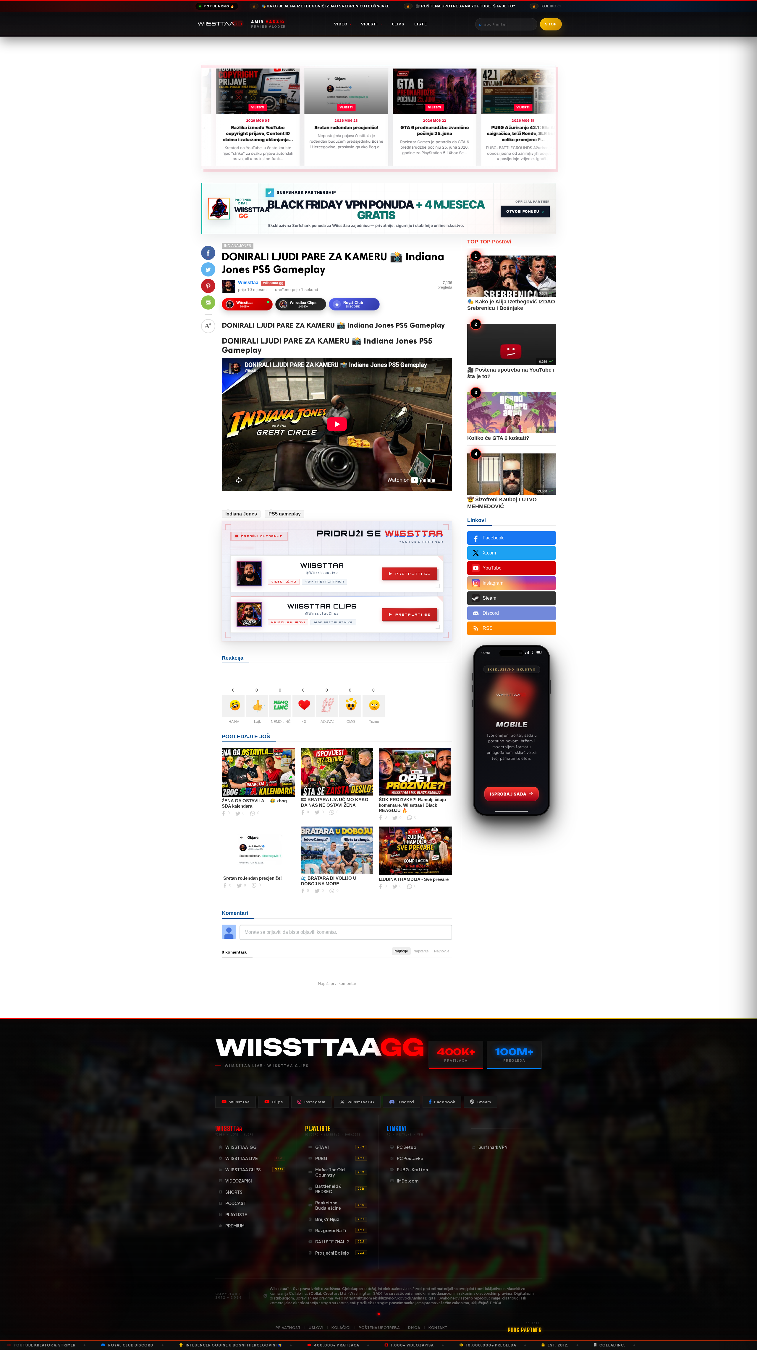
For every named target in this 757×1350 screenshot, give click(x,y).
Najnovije (441, 951)
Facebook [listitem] (444, 1101)
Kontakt (437, 1327)
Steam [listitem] (484, 1101)
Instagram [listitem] (315, 1101)
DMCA (414, 1327)
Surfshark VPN (492, 1147)
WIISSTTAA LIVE (254, 1158)
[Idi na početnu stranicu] (221, 24)
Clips (398, 24)
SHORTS (233, 1192)
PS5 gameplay (284, 513)
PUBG (340, 1158)
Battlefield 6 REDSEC (340, 1188)
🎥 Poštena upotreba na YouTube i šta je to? (460, 6)
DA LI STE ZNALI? (340, 1241)
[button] (208, 253)
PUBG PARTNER (525, 1329)
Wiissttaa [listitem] (239, 1101)
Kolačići (340, 1327)
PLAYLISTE (236, 1214)
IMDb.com (407, 1180)
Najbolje (401, 951)
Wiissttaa (248, 282)
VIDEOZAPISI (238, 1180)
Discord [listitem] (405, 1101)
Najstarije (421, 951)
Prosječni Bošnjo (340, 1252)
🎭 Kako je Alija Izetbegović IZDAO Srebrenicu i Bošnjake (320, 6)
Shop (551, 24)
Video (342, 24)
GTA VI (340, 1147)
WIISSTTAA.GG (241, 1147)
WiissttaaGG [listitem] (360, 1101)
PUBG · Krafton (412, 1169)
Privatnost (288, 1327)
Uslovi (316, 1327)
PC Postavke (410, 1158)
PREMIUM (235, 1225)
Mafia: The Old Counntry (340, 1172)
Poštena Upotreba (379, 1327)
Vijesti (371, 24)
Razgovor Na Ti (340, 1230)
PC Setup (406, 1147)
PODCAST (235, 1203)
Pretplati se (413, 573)
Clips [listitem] (277, 1101)
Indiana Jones (237, 246)
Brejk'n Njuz (340, 1219)
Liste (420, 24)
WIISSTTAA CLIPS (254, 1169)
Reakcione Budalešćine (340, 1205)
